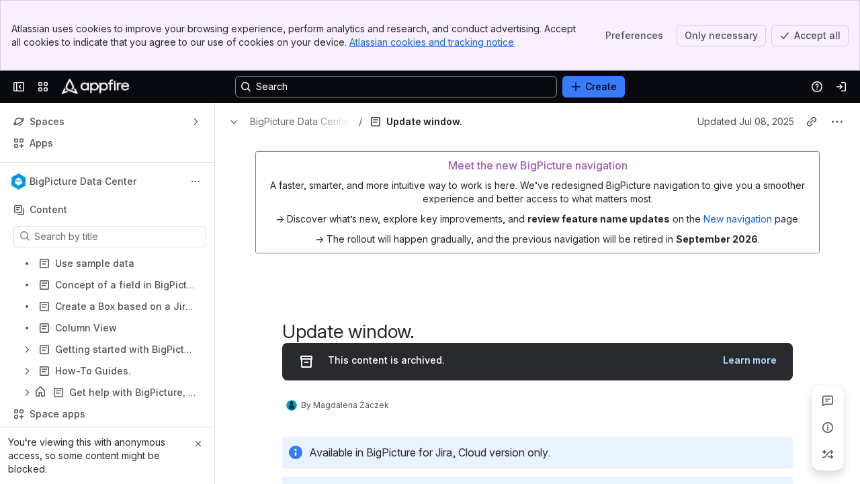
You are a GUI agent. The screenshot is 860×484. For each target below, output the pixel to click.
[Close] (198, 444)
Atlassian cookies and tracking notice (431, 42)
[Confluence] (95, 86)
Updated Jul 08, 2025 (745, 159)
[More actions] (195, 181)
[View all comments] (827, 400)
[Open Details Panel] (827, 427)
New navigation (737, 256)
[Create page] (827, 454)
